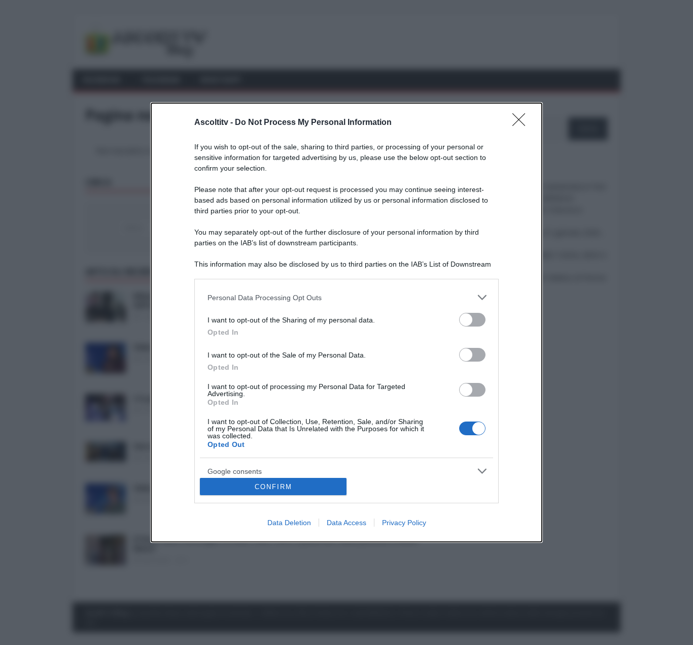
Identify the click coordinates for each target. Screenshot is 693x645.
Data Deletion (289, 523)
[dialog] (346, 322)
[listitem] (346, 297)
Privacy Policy (404, 523)
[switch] (472, 320)
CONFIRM (273, 487)
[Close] (522, 123)
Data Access (346, 523)
